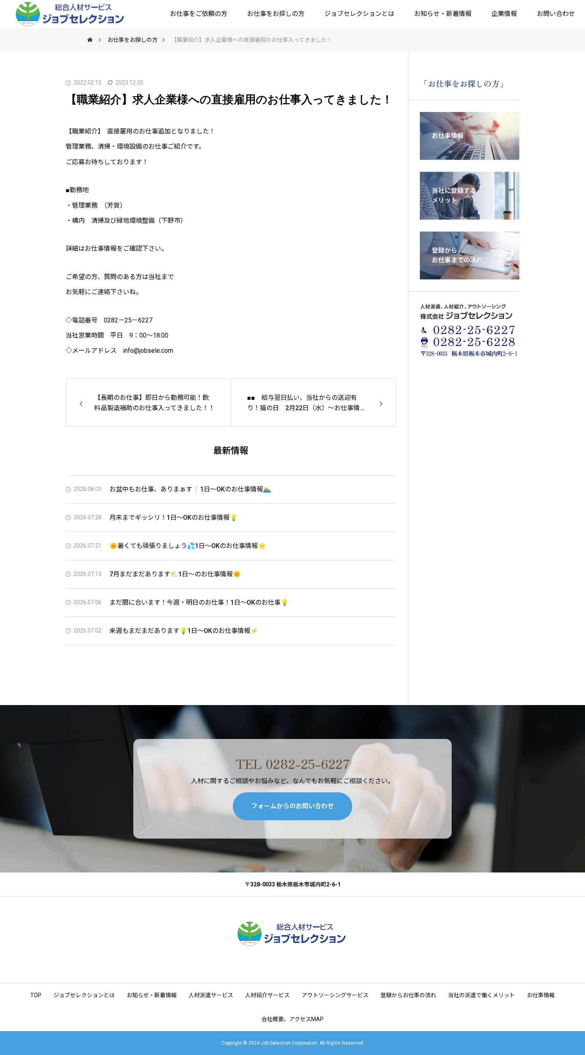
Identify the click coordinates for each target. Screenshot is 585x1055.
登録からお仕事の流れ (408, 995)
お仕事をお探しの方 (275, 14)
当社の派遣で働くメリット (481, 995)
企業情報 (504, 14)
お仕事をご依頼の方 (198, 14)
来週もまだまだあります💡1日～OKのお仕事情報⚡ (183, 631)
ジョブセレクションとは (359, 14)
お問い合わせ (556, 14)
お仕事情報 (541, 995)
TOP (35, 995)
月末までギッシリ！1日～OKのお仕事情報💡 (173, 517)
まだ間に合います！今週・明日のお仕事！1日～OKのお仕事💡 (199, 602)
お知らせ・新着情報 (443, 14)
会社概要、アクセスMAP (292, 1019)
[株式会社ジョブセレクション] (71, 14)
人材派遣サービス (211, 995)
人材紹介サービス (267, 995)
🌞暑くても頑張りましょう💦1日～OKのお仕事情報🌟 (187, 546)
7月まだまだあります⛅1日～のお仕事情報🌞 (175, 574)
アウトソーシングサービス (335, 995)
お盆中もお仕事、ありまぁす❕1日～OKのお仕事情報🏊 (190, 489)
